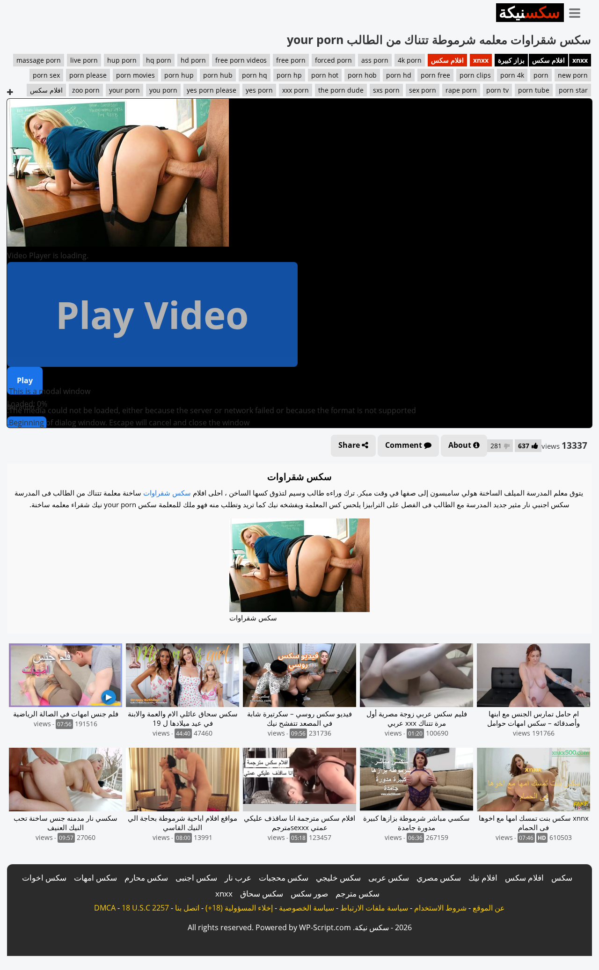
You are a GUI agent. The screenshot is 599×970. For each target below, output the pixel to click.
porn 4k (512, 75)
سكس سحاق (261, 893)
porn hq (254, 75)
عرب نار (238, 877)
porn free (435, 75)
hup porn (122, 60)
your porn (124, 90)
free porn (291, 60)
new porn (573, 75)
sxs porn (386, 90)
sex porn (422, 90)
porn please (88, 75)
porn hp (289, 75)
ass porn (374, 60)
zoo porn (86, 90)
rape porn (461, 90)
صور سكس (309, 893)
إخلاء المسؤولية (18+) (239, 908)
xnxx (580, 60)
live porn (84, 60)
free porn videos (241, 60)
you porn (163, 90)
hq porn (158, 60)
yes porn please (211, 90)
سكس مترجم (358, 893)
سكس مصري (438, 877)
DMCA (105, 908)
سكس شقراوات (167, 492)
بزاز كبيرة (511, 60)
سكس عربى (388, 877)
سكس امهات (95, 877)
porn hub (218, 75)
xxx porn (295, 90)
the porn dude (341, 90)
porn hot (324, 75)
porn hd (398, 75)
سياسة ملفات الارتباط (374, 908)
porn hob (362, 75)
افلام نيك (482, 877)
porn (540, 75)
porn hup (179, 75)
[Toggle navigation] (578, 11)
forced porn (333, 60)
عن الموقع (489, 908)
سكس (561, 877)
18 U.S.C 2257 (145, 908)
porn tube (533, 90)
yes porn (259, 90)
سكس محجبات (283, 877)
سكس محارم (146, 877)
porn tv (497, 90)
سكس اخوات (44, 877)
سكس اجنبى (196, 877)
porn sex (46, 75)
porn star (573, 90)
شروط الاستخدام (440, 908)
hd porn (193, 60)
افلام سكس (548, 60)
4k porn (410, 60)
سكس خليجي (338, 877)
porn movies (135, 75)
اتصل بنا (187, 908)
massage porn (38, 60)
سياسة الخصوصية (306, 908)
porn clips (475, 75)
